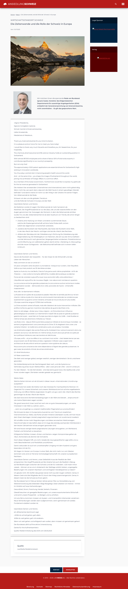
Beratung (30, 587)
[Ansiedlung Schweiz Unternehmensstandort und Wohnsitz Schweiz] (19, 4)
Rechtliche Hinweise (62, 587)
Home (13, 15)
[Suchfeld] (116, 4)
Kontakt (56, 569)
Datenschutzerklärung (81, 587)
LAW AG (59, 578)
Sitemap (48, 587)
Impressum (97, 587)
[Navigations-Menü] (123, 4)
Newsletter (70, 569)
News (18, 15)
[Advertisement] (103, 104)
